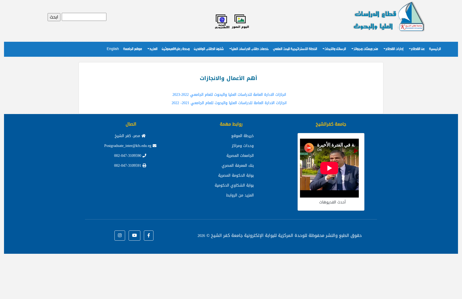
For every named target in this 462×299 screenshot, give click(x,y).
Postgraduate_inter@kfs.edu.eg (128, 145)
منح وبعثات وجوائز (365, 49)
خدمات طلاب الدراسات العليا (250, 49)
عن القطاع (418, 49)
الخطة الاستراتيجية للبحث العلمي (295, 49)
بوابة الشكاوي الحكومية (234, 185)
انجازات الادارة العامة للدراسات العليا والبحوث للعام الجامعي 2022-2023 (229, 94)
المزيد (153, 49)
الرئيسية (435, 49)
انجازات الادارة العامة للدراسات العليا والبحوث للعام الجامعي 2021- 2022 (229, 103)
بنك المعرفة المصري (238, 165)
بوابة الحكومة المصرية (236, 175)
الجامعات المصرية (240, 155)
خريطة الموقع (242, 135)
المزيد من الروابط (240, 195)
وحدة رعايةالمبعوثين (176, 49)
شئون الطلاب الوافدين (209, 49)
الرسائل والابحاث (335, 49)
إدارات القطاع (394, 49)
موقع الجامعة (132, 49)
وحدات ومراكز (243, 145)
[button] (148, 235)
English (113, 49)
